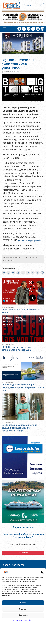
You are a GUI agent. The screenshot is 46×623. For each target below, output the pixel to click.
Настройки (23, 615)
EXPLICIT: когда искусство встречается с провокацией (17, 348)
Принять (23, 603)
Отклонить (23, 609)
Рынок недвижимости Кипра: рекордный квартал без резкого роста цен (23, 387)
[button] (43, 572)
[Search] (41, 5)
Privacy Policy (17, 620)
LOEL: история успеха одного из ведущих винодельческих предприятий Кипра (19, 428)
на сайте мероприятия (30, 240)
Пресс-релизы (9, 260)
